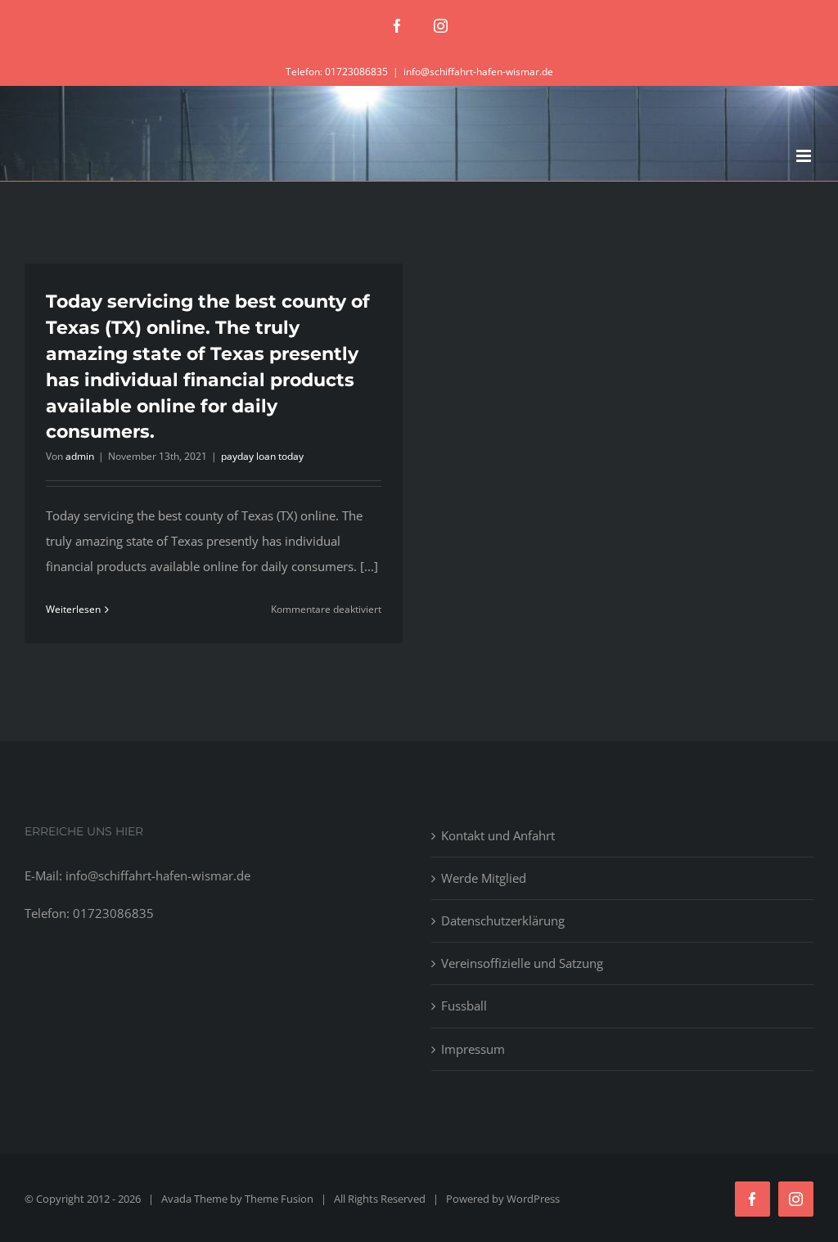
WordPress (533, 1198)
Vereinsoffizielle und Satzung (522, 963)
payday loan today (262, 456)
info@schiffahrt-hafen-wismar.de (478, 72)
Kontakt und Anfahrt (498, 835)
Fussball (464, 1005)
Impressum (473, 1049)
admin (79, 456)
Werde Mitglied (483, 878)
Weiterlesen (73, 609)
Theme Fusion (279, 1198)
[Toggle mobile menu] (804, 155)
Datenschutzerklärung (503, 920)
